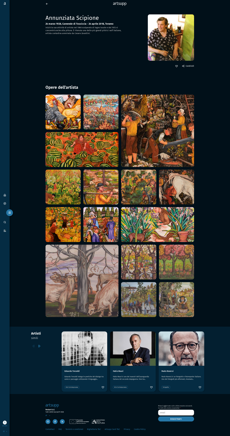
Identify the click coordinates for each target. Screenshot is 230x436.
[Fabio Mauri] (133, 348)
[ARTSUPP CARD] (4, 230)
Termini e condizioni (74, 429)
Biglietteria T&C (94, 429)
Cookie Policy (140, 429)
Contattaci (50, 429)
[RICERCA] (4, 222)
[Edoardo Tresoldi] (84, 348)
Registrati (176, 419)
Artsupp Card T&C (112, 429)
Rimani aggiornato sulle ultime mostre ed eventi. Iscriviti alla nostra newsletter (175, 407)
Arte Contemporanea (72, 387)
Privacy (127, 429)
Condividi (190, 66)
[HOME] (4, 195)
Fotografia (166, 387)
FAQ (60, 429)
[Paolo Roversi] (181, 348)
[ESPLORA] (4, 203)
